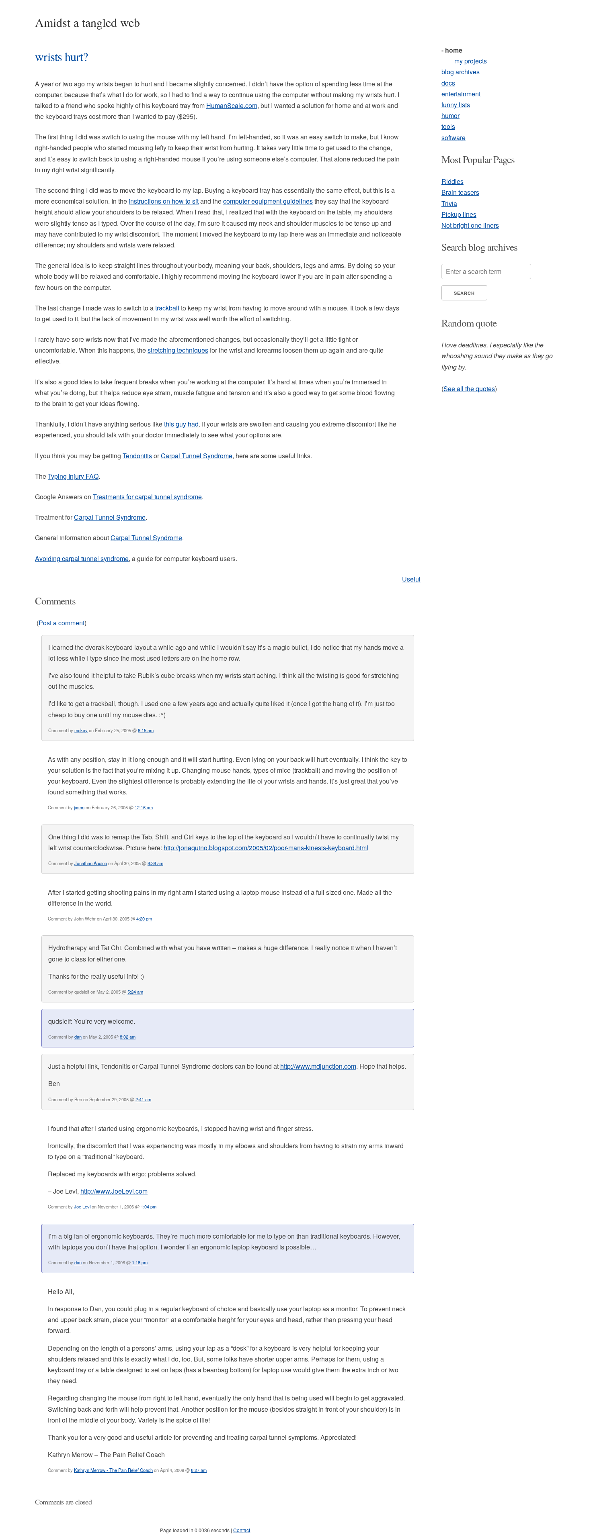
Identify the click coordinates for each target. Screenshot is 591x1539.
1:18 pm (140, 1262)
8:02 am (127, 1036)
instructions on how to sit (164, 201)
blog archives (460, 71)
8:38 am (155, 863)
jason (79, 807)
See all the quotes (469, 388)
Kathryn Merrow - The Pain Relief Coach (113, 1470)
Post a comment (61, 622)
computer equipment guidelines (268, 201)
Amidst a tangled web (87, 22)
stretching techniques (178, 350)
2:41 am (143, 1099)
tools (448, 126)
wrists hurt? (61, 56)
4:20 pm (144, 918)
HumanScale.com (231, 105)
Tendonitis (137, 455)
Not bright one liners (470, 225)
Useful (411, 579)
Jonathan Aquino (90, 863)
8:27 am (199, 1470)
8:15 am (146, 730)
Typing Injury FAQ (73, 476)
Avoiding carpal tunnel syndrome (82, 558)
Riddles (452, 181)
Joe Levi (82, 1206)
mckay (81, 730)
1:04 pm (148, 1206)
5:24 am (135, 991)
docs (448, 83)
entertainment (460, 93)
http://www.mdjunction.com (318, 1066)
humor (450, 115)
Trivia (449, 203)
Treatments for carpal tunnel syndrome (147, 496)
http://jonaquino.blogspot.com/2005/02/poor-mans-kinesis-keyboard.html (266, 847)
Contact (241, 1530)
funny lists (455, 104)
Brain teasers (460, 192)
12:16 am (144, 807)
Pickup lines (458, 214)
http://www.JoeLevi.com (114, 1191)
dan (78, 1036)
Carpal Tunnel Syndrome (196, 455)
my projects (470, 60)
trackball (167, 307)
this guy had (181, 424)
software (453, 137)
